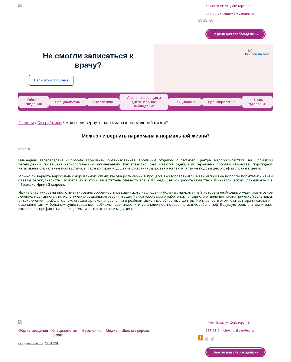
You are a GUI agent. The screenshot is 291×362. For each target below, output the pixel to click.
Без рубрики (49, 122)
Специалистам (68, 102)
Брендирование (222, 102)
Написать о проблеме (51, 80)
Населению (103, 102)
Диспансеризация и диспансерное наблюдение (144, 101)
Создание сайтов (30, 343)
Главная (26, 122)
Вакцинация (184, 102)
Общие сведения (33, 101)
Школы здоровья (257, 101)
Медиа (111, 330)
